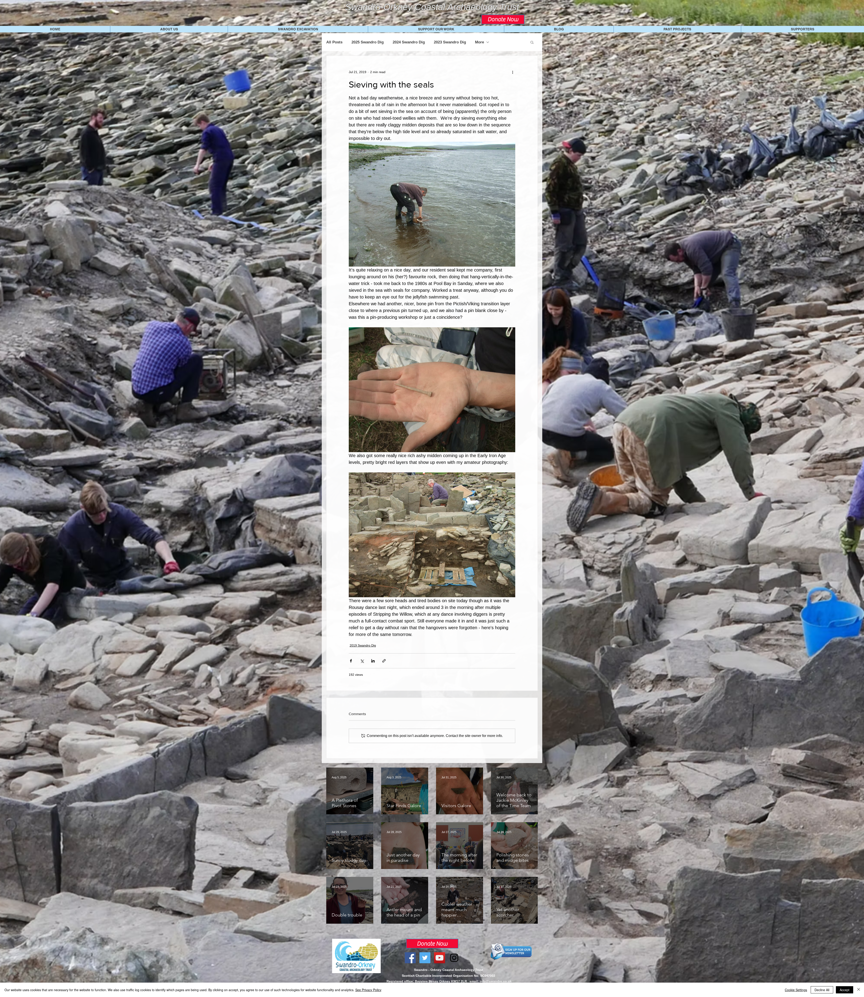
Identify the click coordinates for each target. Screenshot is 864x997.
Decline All (821, 990)
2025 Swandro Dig (367, 42)
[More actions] (512, 72)
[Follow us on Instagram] (454, 957)
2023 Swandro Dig (450, 42)
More (479, 42)
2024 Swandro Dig (409, 42)
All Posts (334, 42)
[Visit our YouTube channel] (439, 957)
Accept (844, 990)
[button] (532, 42)
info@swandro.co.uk (496, 981)
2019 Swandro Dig (363, 645)
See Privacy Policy (368, 990)
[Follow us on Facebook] (410, 957)
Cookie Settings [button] (796, 990)
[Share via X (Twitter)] (362, 661)
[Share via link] (384, 661)
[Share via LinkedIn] (373, 661)
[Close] (858, 989)
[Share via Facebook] (351, 661)
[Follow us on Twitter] (424, 957)
